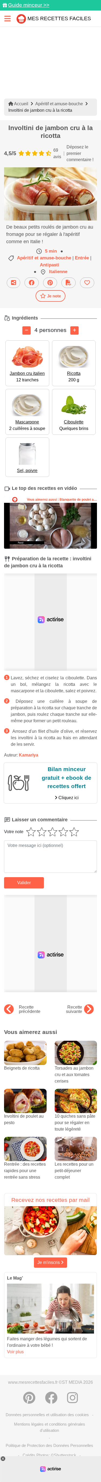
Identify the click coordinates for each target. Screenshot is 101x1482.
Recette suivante (74, 1009)
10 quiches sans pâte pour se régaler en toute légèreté (75, 1122)
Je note (54, 296)
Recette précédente (29, 1009)
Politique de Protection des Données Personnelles (49, 1445)
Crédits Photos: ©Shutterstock (49, 1455)
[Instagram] (72, 1398)
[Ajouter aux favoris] (87, 282)
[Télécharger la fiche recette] (68, 282)
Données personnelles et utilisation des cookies (47, 1414)
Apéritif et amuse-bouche (59, 103)
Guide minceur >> (28, 5)
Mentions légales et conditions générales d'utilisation (49, 1427)
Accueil (20, 103)
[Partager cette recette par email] (13, 282)
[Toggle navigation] (7, 18)
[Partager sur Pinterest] (50, 282)
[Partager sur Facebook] (32, 282)
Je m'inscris (49, 1262)
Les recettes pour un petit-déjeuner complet (74, 1170)
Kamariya (28, 755)
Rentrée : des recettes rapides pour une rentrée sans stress (25, 1170)
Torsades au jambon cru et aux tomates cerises (74, 1074)
